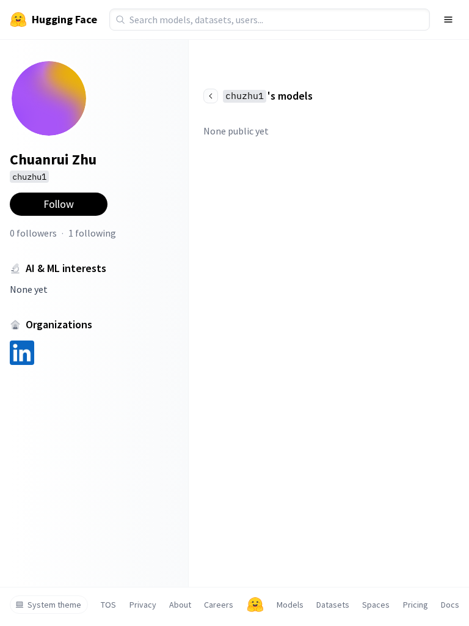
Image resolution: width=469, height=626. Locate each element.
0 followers (33, 233)
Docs (450, 604)
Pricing (415, 604)
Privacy (142, 604)
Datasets (332, 604)
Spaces (376, 604)
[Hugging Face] (255, 604)
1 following (92, 233)
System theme (54, 604)
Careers (218, 604)
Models (290, 604)
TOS (108, 604)
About (180, 604)
